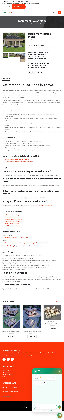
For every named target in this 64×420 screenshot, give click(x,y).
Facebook (29, 72)
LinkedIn (35, 72)
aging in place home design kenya (38, 52)
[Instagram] (9, 7)
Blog (3, 376)
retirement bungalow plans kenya (38, 63)
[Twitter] (6, 7)
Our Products (6, 372)
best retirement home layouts (37, 54)
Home (23, 23)
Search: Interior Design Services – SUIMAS (17, 159)
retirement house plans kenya (37, 65)
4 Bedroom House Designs (12, 215)
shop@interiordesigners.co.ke (39, 243)
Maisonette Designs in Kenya (13, 219)
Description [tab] (6, 79)
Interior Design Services (12, 223)
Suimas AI (50, 410)
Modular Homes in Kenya (12, 226)
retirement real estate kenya (37, 67)
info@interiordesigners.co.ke (22, 243)
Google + (38, 72)
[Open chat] (59, 415)
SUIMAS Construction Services (43, 205)
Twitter (32, 72)
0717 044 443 (6, 237)
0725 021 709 (24, 237)
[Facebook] (4, 7)
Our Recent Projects (7, 374)
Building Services (39, 45)
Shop (27, 23)
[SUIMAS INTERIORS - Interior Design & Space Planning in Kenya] (7, 12)
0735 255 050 (15, 237)
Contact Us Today (8, 246)
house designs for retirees (36, 61)
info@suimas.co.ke (12, 3)
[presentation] (4, 42)
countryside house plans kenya (37, 59)
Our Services (5, 370)
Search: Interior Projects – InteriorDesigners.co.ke (19, 161)
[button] (56, 302)
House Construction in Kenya (13, 221)
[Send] (59, 407)
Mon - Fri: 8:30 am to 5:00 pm (10, 387)
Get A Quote (18, 6)
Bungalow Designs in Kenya (13, 217)
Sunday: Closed (6, 396)
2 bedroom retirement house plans (41, 48)
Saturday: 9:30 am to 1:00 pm (10, 391)
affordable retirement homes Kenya (39, 50)
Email (42, 72)
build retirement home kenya (36, 56)
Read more (12, 336)
